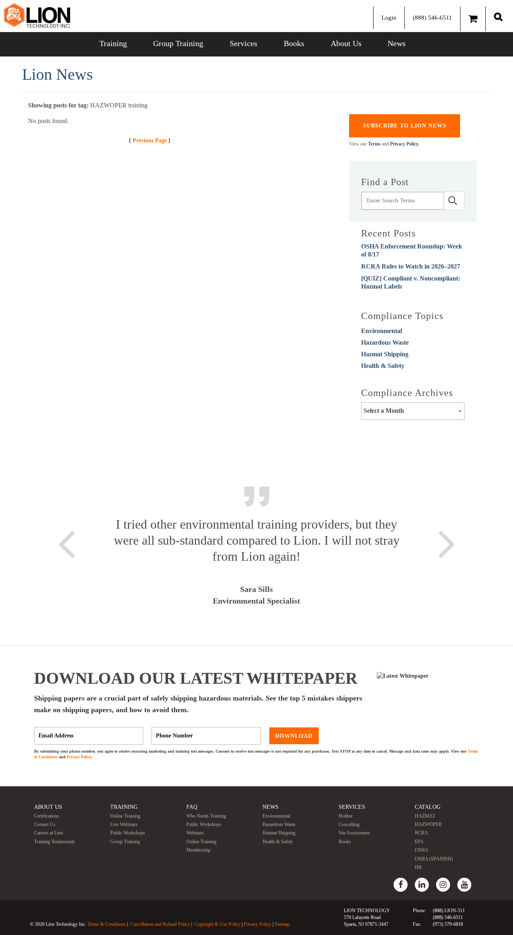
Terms (374, 144)
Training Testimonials (54, 841)
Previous (66, 543)
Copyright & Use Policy (217, 924)
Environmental (381, 330)
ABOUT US (48, 807)
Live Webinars (123, 824)
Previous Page (150, 140)
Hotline (346, 816)
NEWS (271, 807)
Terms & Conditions (106, 924)
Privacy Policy (79, 757)
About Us (346, 43)
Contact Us (44, 824)
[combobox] (413, 411)
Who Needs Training (206, 816)
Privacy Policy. (404, 144)
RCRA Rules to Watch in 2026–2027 (410, 266)
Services (243, 43)
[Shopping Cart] (472, 18)
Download (294, 736)
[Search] (498, 16)
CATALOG (427, 807)
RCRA (421, 833)
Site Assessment (354, 833)
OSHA (421, 850)
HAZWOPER (428, 824)
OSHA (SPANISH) (434, 859)
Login (389, 17)
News (397, 43)
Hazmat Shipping (384, 354)
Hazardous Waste (385, 342)
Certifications (46, 816)
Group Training (178, 43)
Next (447, 543)
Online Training (125, 816)
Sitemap (282, 924)
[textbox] (413, 410)
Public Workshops (127, 833)
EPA (419, 841)
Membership (198, 850)
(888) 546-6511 (432, 17)
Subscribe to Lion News (404, 126)
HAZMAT (425, 816)
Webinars (195, 833)
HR (418, 867)
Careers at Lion (48, 833)
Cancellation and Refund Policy (160, 924)
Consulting (349, 824)
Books (294, 43)
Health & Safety (382, 365)
